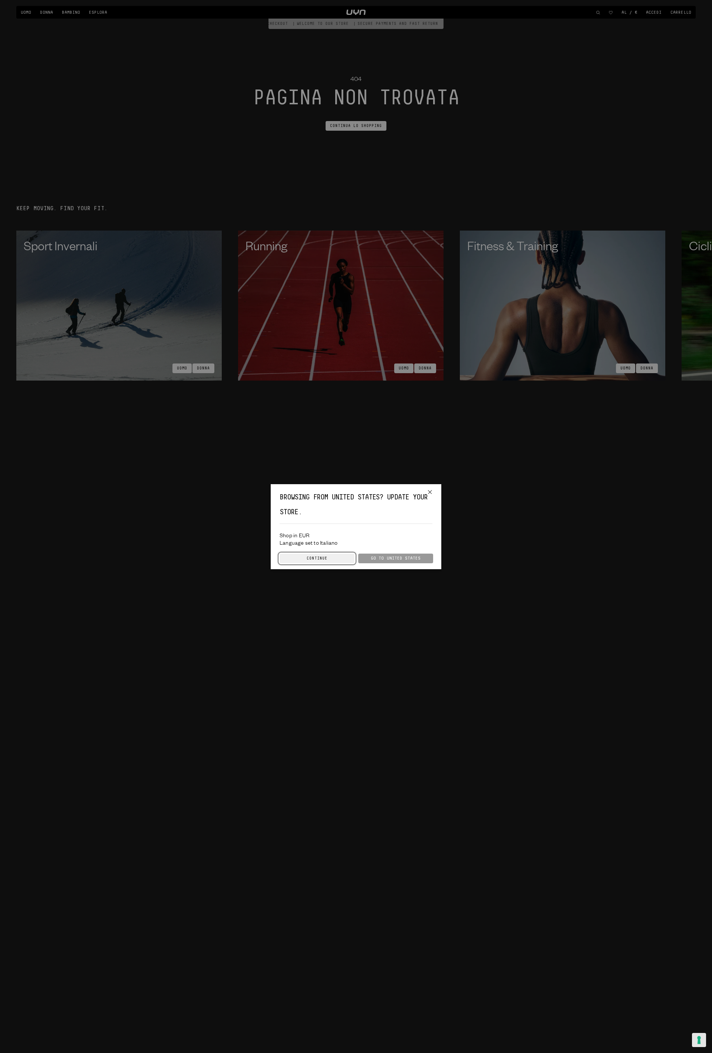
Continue (317, 558)
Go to (396, 558)
